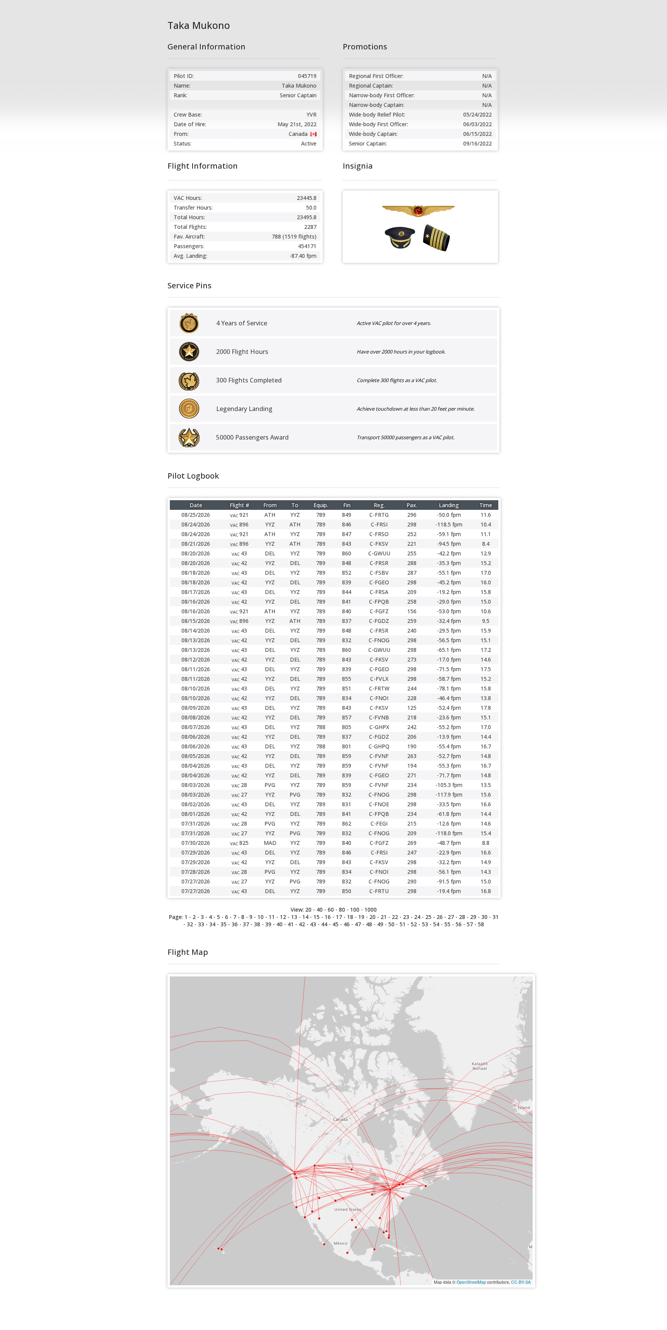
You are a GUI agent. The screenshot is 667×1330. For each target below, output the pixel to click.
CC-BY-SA (521, 1282)
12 (283, 917)
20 (308, 909)
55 (447, 924)
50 (391, 924)
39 (268, 924)
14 (305, 917)
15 (316, 917)
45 (335, 924)
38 (257, 924)
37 (246, 924)
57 (470, 924)
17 (339, 917)
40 (279, 924)
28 (462, 917)
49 (380, 924)
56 (458, 924)
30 (484, 917)
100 (354, 909)
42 (302, 924)
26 (440, 917)
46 (347, 924)
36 (235, 924)
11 (272, 917)
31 (496, 917)
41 (291, 924)
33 (201, 924)
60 (331, 909)
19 (361, 917)
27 (451, 917)
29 (473, 917)
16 (328, 917)
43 (313, 924)
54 (436, 924)
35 (223, 924)
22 (395, 917)
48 (369, 924)
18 (350, 917)
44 (324, 924)
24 (417, 917)
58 (481, 924)
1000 (370, 909)
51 (403, 924)
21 (384, 917)
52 (414, 924)
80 (342, 909)
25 (428, 917)
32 (190, 924)
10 (260, 917)
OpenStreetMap (471, 1282)
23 (406, 917)
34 (212, 924)
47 (358, 924)
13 (294, 917)
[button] (315, 1166)
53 (425, 924)
